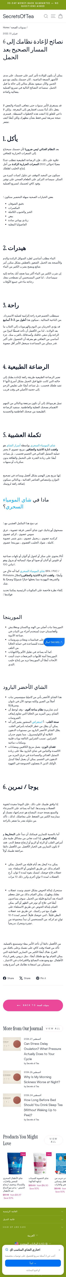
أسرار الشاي (13, 445)
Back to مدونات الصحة (35, 1005)
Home (6, 27)
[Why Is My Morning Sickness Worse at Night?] (12, 1077)
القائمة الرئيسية (10, 1211)
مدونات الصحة (18, 27)
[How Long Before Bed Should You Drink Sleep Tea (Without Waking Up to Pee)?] (12, 1100)
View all (53, 1028)
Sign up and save (14, 1227)
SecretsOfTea (18, 16)
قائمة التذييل (8, 1219)
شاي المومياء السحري (42, 445)
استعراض (37, 721)
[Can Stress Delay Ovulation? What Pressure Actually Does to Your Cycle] (12, 1044)
